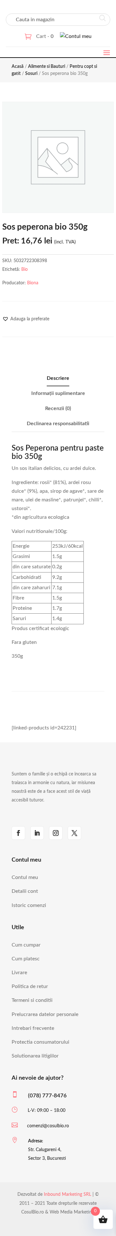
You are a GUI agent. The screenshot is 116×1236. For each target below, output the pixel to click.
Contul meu (25, 877)
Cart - (45, 36)
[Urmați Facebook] (18, 833)
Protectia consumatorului (40, 1042)
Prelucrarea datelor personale (45, 1014)
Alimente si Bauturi (46, 66)
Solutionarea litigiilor (35, 1055)
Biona (32, 283)
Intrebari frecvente (33, 1028)
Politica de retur (30, 986)
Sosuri (31, 73)
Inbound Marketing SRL (67, 1194)
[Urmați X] (74, 833)
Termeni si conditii (32, 1000)
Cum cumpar (26, 945)
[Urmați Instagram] (56, 833)
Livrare (19, 972)
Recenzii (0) (58, 408)
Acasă (18, 66)
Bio (24, 269)
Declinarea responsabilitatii (58, 423)
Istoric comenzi (29, 905)
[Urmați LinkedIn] (37, 833)
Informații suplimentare (58, 393)
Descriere (58, 378)
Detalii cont (25, 891)
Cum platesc (26, 958)
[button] (25, 319)
